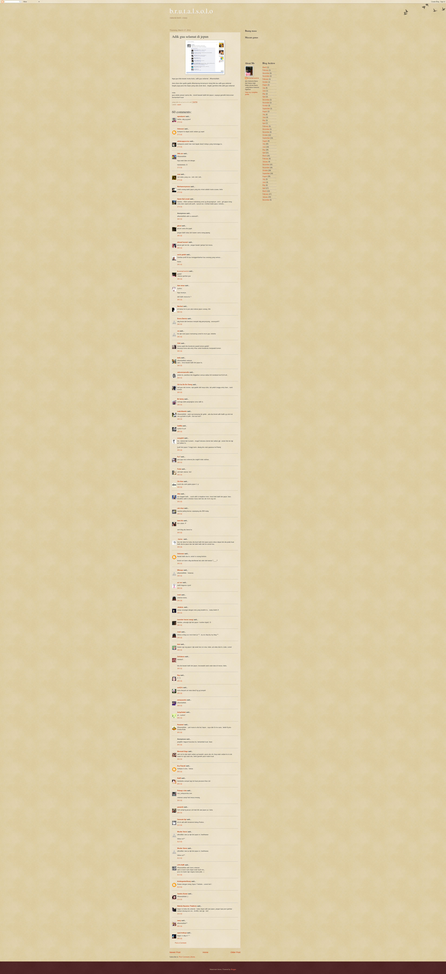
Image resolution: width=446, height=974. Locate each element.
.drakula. (180, 607)
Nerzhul (180, 306)
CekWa (179, 426)
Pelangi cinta (182, 790)
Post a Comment (180, 943)
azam (179, 104)
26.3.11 (179, 926)
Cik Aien (180, 481)
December (265, 73)
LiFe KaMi (180, 865)
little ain (180, 153)
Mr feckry (180, 399)
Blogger (233, 969)
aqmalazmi (181, 116)
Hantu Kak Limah (183, 199)
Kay (178, 675)
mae (178, 174)
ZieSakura (180, 656)
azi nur (179, 582)
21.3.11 (179, 825)
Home (205, 952)
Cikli (178, 343)
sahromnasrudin (183, 372)
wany (179, 920)
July (263, 88)
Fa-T (178, 457)
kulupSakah (181, 712)
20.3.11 (179, 718)
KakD (179, 778)
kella (179, 358)
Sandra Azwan (182, 894)
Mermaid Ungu (182, 751)
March (264, 67)
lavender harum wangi (185, 619)
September (266, 108)
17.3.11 (179, 122)
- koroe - (180, 539)
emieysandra (181, 700)
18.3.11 (179, 219)
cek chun (180, 508)
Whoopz (180, 570)
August (264, 85)
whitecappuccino (183, 141)
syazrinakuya (182, 933)
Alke (178, 494)
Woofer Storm (182, 832)
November (265, 76)
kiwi (178, 644)
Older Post (235, 952)
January (265, 162)
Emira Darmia (182, 318)
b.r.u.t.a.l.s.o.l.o (191, 10)
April (264, 97)
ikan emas (181, 285)
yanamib (180, 807)
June (264, 91)
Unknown (180, 129)
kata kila (180, 520)
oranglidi (180, 438)
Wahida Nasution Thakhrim (187, 906)
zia (178, 331)
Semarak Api (181, 819)
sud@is (180, 687)
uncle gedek (181, 254)
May (263, 94)
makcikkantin (182, 411)
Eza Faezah (181, 766)
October (265, 82)
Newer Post (175, 952)
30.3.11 (179, 938)
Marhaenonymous (183, 186)
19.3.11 (179, 450)
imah (179, 595)
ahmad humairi (182, 242)
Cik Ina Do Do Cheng (184, 384)
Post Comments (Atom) (187, 957)
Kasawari (180, 724)
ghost (179, 226)
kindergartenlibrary (184, 881)
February (265, 70)
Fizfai (179, 469)
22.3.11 (179, 914)
